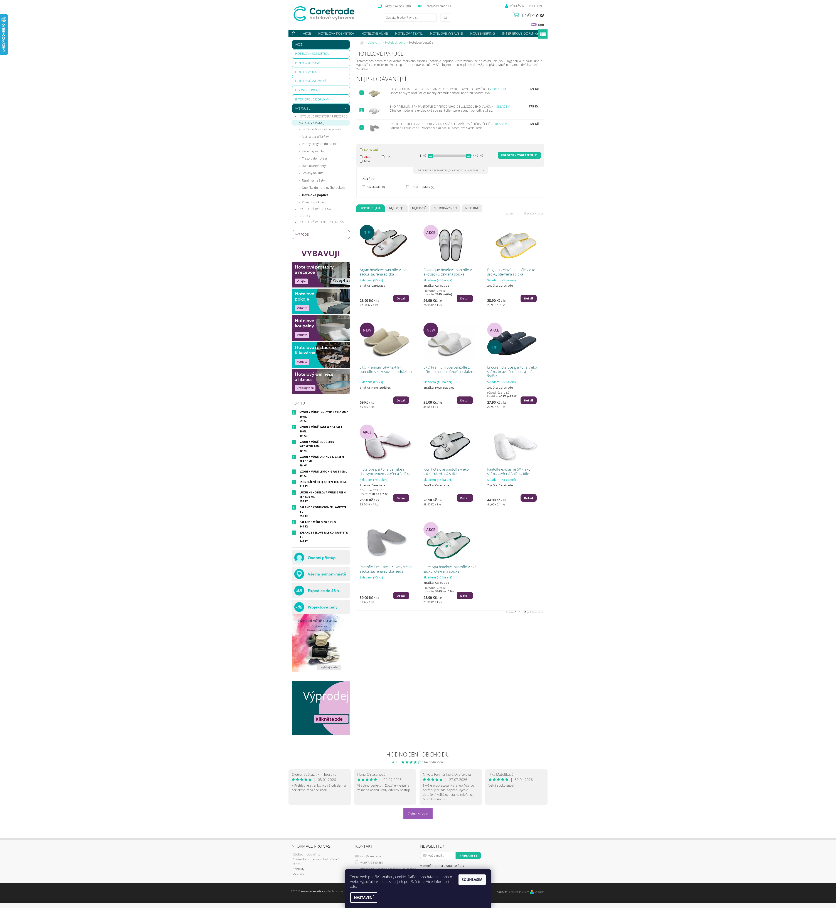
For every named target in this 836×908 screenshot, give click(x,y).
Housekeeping (482, 33)
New (367, 161)
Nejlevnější (397, 208)
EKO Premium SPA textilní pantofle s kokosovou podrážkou (448, 89)
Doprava (298, 874)
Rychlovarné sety (314, 166)
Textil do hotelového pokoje (322, 129)
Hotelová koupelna (314, 209)
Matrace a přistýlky (315, 136)
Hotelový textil (409, 33)
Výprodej (302, 234)
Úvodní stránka (294, 33)
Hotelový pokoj (311, 123)
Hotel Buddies (422, 187)
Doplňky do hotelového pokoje (323, 187)
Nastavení (364, 897)
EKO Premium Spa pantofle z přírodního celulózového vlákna (450, 106)
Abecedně (472, 208)
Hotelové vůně (374, 33)
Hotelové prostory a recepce (322, 116)
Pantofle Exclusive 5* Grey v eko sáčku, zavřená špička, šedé (448, 124)
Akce (307, 33)
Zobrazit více (418, 813)
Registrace (536, 6)
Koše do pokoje (313, 202)
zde (353, 886)
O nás (297, 864)
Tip (388, 157)
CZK (534, 24)
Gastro (304, 216)
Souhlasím (472, 879)
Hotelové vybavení (446, 33)
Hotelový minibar (314, 151)
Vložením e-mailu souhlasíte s (446, 868)
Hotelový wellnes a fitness (321, 222)
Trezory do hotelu (314, 158)
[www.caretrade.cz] (332, 13)
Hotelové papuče (315, 195)
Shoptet (539, 892)
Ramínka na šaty (313, 180)
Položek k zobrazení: (519, 155)
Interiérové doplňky (520, 33)
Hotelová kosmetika (336, 33)
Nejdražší (419, 208)
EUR (541, 25)
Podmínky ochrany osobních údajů (316, 859)
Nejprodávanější (445, 208)
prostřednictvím (519, 892)
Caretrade (375, 187)
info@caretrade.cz (372, 856)
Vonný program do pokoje (320, 144)
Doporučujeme (370, 208)
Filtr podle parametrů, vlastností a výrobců (448, 170)
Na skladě (371, 150)
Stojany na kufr (312, 173)
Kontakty (299, 869)
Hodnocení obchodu (418, 754)
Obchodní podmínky (306, 854)
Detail (401, 298)
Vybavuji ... (303, 108)
